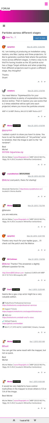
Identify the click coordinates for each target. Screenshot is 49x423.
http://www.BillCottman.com (13, 273)
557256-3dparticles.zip (12, 152)
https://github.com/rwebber (12, 323)
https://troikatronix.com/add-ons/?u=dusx (18, 317)
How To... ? (11, 37)
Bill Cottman (12, 259)
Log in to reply (40, 38)
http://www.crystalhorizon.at (31, 189)
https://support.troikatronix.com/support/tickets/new (22, 311)
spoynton (11, 47)
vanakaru (11, 91)
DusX (9, 289)
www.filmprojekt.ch (21, 157)
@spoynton (7, 130)
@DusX (5, 346)
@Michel (6, 180)
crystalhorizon (13, 174)
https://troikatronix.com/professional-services (19, 305)
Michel (9, 126)
